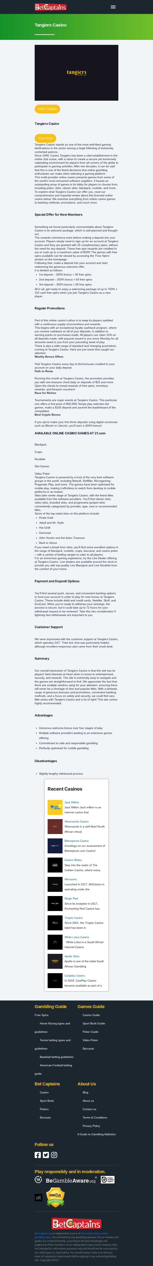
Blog (85, 1092)
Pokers (44, 1109)
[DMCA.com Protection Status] (55, 1197)
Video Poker (90, 1040)
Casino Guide (91, 1015)
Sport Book (47, 1100)
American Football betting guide (53, 1069)
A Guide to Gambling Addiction (96, 1134)
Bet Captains (42, 1233)
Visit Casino (47, 109)
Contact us (89, 1109)
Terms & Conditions (95, 1117)
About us (88, 1100)
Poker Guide (90, 1031)
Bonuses (45, 1117)
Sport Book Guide (94, 1023)
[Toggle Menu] (113, 7)
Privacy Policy (91, 1125)
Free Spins (41, 1015)
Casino (44, 1092)
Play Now (45, 138)
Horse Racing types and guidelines (52, 1027)
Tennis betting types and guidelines (53, 1044)
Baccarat (88, 1048)
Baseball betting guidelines (57, 1056)
